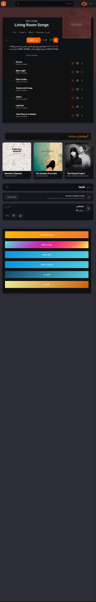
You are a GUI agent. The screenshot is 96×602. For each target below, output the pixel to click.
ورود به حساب (11, 197)
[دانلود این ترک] (73, 63)
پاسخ (7, 215)
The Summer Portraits (46, 173)
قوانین (46, 284)
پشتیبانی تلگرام (47, 264)
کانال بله (47, 274)
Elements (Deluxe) (13, 173)
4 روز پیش (7, 207)
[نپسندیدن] (14, 215)
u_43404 (80, 207)
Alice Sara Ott (84, 176)
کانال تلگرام (46, 255)
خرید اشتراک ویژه (46, 235)
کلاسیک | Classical (43, 32)
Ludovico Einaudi (42, 176)
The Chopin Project (76, 173)
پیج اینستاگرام (46, 245)
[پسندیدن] (21, 215)
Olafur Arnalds (32, 21)
